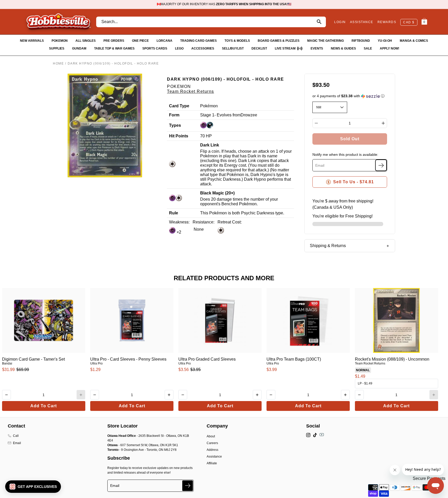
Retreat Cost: (230, 222)
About (211, 436)
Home (58, 63)
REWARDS (386, 22)
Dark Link (209, 145)
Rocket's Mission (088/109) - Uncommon (392, 359)
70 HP (206, 136)
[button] (349, 96)
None (198, 229)
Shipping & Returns (328, 245)
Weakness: (179, 222)
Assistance (214, 456)
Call (16, 436)
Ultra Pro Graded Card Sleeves (207, 359)
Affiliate (212, 463)
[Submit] (187, 486)
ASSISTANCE (361, 22)
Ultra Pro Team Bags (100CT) (294, 359)
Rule (173, 213)
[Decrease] (316, 123)
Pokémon (209, 106)
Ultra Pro (96, 363)
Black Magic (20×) (217, 193)
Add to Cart (43, 406)
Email (17, 443)
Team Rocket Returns (190, 91)
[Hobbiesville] (58, 22)
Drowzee (249, 115)
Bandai (7, 363)
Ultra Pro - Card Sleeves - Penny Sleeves (128, 359)
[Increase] (383, 123)
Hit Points (178, 136)
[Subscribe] (381, 165)
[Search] (319, 22)
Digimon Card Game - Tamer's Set (33, 359)
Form (174, 115)
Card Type (179, 106)
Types (175, 125)
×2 (178, 232)
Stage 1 (207, 115)
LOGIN (340, 22)
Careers (212, 443)
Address (212, 450)
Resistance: (203, 222)
